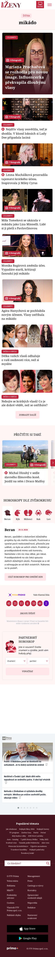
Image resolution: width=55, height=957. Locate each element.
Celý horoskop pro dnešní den (25, 576)
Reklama (11, 885)
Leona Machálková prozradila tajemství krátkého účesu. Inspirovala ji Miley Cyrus (25, 179)
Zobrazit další (27, 414)
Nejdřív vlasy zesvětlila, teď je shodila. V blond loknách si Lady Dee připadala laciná (24, 133)
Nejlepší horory (43, 829)
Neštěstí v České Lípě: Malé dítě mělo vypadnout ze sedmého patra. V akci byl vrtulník (27, 778)
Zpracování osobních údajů (35, 896)
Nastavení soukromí (32, 917)
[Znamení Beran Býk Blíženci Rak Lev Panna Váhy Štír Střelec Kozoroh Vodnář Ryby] (16, 661)
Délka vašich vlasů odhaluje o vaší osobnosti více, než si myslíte (21, 360)
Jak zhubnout (11, 829)
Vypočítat (27, 671)
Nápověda (32, 902)
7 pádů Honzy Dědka (29, 839)
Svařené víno (11, 843)
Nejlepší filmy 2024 (26, 829)
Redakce (31, 907)
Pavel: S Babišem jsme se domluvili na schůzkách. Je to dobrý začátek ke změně (24, 763)
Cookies (10, 902)
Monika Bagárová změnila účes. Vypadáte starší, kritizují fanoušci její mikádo (23, 269)
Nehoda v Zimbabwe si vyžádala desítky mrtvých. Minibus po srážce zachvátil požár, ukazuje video (25, 794)
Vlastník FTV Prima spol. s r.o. (14, 909)
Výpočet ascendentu (38, 846)
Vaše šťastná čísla (41, 594)
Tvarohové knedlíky (19, 849)
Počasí (43, 832)
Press (30, 881)
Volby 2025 (44, 839)
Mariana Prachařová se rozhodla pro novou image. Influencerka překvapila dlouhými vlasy (26, 77)
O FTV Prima (13, 876)
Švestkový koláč (27, 853)
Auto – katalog (12, 839)
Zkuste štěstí (27, 613)
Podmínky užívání (12, 896)
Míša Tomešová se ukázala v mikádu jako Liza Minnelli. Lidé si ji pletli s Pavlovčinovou (24, 224)
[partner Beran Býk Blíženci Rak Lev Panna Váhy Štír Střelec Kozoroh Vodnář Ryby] (38, 661)
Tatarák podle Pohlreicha (29, 843)
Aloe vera (45, 843)
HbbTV (10, 890)
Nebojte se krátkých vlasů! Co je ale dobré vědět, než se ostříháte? (25, 403)
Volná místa (12, 881)
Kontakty (32, 890)
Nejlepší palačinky (36, 849)
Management (34, 876)
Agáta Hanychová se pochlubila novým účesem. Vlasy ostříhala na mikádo (23, 314)
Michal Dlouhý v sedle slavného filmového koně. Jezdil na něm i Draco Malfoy (25, 477)
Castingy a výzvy (35, 885)
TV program (14, 832)
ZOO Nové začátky (35, 836)
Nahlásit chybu (14, 915)
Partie (35, 832)
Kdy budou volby (19, 836)
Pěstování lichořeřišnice (18, 846)
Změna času (26, 832)
